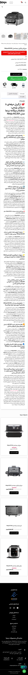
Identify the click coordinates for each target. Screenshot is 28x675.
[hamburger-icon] (11, 3)
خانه (26, 43)
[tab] (22, 93)
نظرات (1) (22, 97)
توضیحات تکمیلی (13, 94)
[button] (14, 53)
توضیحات (22, 94)
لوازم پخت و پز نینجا (22, 43)
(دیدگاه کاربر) (20, 69)
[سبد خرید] (22, 2)
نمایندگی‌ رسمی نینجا (14, 390)
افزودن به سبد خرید (16, 74)
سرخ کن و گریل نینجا (15, 43)
